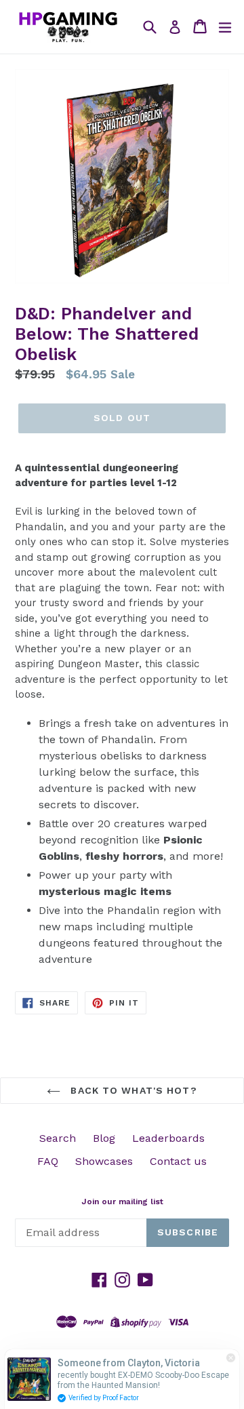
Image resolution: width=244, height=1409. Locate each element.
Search (57, 1138)
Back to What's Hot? (132, 1090)
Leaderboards (168, 1138)
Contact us (178, 1161)
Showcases (104, 1161)
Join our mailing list (122, 1201)
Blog (104, 1138)
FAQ (47, 1161)
